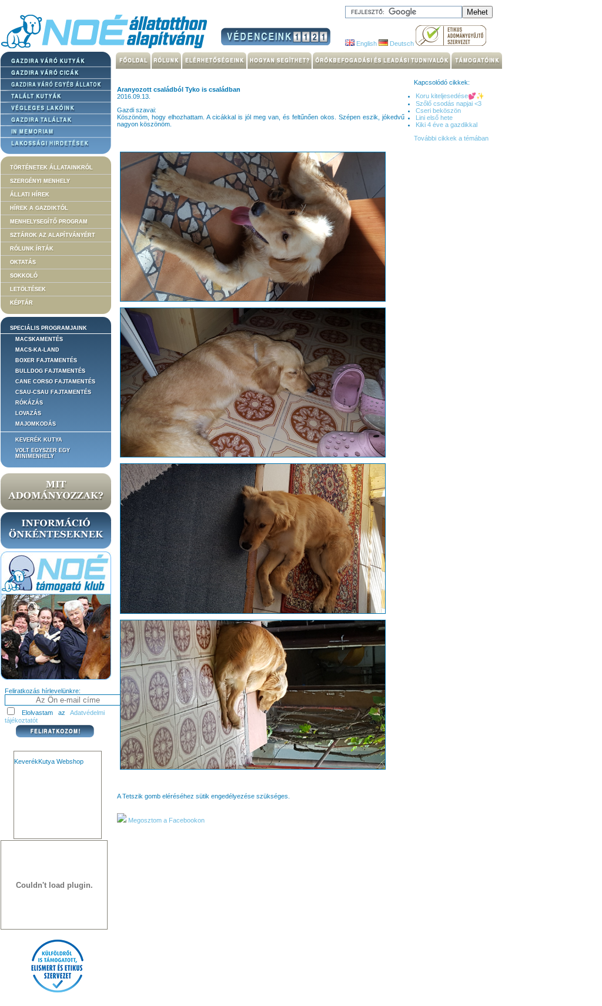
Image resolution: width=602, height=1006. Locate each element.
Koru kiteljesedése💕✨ (450, 95)
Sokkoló (24, 276)
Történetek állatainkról (51, 168)
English (365, 43)
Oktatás (23, 262)
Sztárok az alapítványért (52, 235)
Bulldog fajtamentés (50, 371)
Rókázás (29, 403)
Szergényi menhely (40, 181)
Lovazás (28, 413)
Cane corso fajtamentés (55, 382)
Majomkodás (35, 424)
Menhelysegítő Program (49, 222)
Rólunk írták (31, 249)
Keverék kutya (38, 440)
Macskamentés (39, 339)
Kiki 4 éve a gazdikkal (446, 124)
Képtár (21, 303)
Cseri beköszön (438, 110)
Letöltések (28, 289)
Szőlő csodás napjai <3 (448, 103)
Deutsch (401, 43)
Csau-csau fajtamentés (53, 392)
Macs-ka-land (37, 350)
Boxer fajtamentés (46, 360)
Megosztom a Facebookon (165, 820)
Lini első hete (434, 117)
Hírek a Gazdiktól (39, 208)
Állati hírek (29, 195)
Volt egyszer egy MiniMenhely (42, 453)
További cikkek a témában (451, 138)
